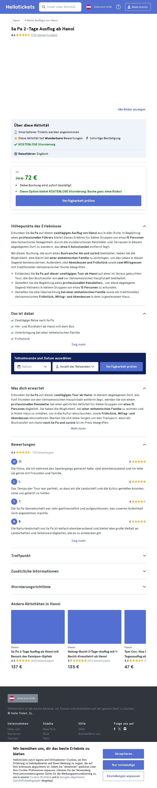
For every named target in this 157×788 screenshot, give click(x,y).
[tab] (78, 226)
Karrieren (14, 734)
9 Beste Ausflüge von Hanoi (41, 20)
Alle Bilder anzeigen (132, 109)
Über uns (14, 729)
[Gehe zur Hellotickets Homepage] (21, 7)
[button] (78, 226)
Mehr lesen (78, 428)
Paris (46, 738)
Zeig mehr (79, 344)
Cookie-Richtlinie (40, 777)
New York (49, 729)
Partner (13, 738)
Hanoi (16, 20)
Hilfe (81, 729)
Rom (46, 734)
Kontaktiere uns (89, 734)
